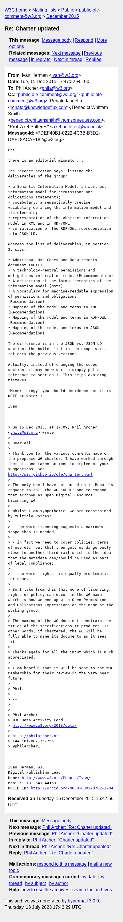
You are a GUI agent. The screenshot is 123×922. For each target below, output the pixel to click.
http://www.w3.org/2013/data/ (45, 725)
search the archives (92, 889)
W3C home (16, 9)
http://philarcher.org (37, 736)
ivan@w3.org (64, 75)
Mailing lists (44, 9)
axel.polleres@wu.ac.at (76, 126)
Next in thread (68, 59)
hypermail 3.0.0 (83, 900)
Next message (66, 53)
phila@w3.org (56, 88)
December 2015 (62, 16)
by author (58, 883)
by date (89, 876)
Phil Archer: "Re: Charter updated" (77, 827)
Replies (93, 59)
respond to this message (62, 864)
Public (67, 9)
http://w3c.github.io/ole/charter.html (50, 474)
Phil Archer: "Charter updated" (82, 833)
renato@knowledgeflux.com (39, 107)
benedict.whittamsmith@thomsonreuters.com (56, 120)
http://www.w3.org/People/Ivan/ (56, 778)
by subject (35, 883)
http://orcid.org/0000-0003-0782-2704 (72, 788)
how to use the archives (45, 889)
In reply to (41, 59)
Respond (84, 40)
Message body (57, 40)
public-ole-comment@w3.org (47, 94)
